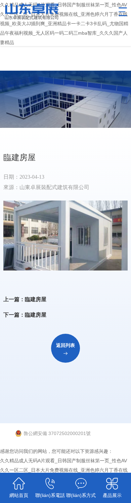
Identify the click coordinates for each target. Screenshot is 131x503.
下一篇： (24, 315)
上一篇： (24, 299)
